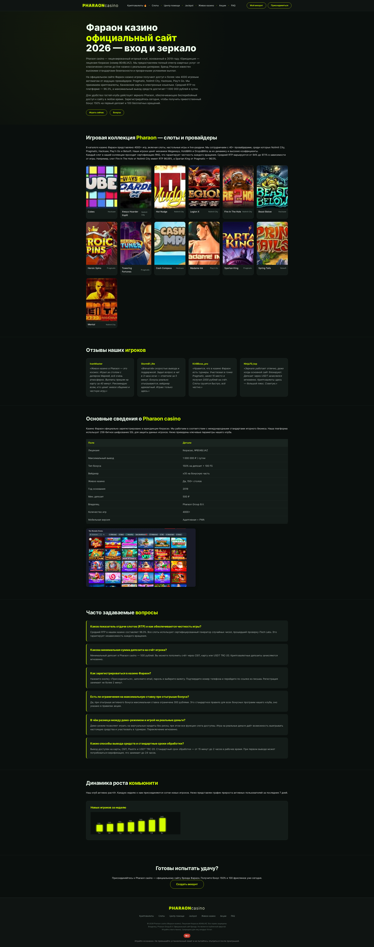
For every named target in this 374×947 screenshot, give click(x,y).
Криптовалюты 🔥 (137, 5)
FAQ (233, 5)
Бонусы (117, 112)
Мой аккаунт (256, 5)
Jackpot (189, 5)
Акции (222, 5)
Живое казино (206, 5)
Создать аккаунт (187, 884)
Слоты (155, 5)
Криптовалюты (146, 916)
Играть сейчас (96, 112)
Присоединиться (279, 5)
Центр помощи (172, 5)
